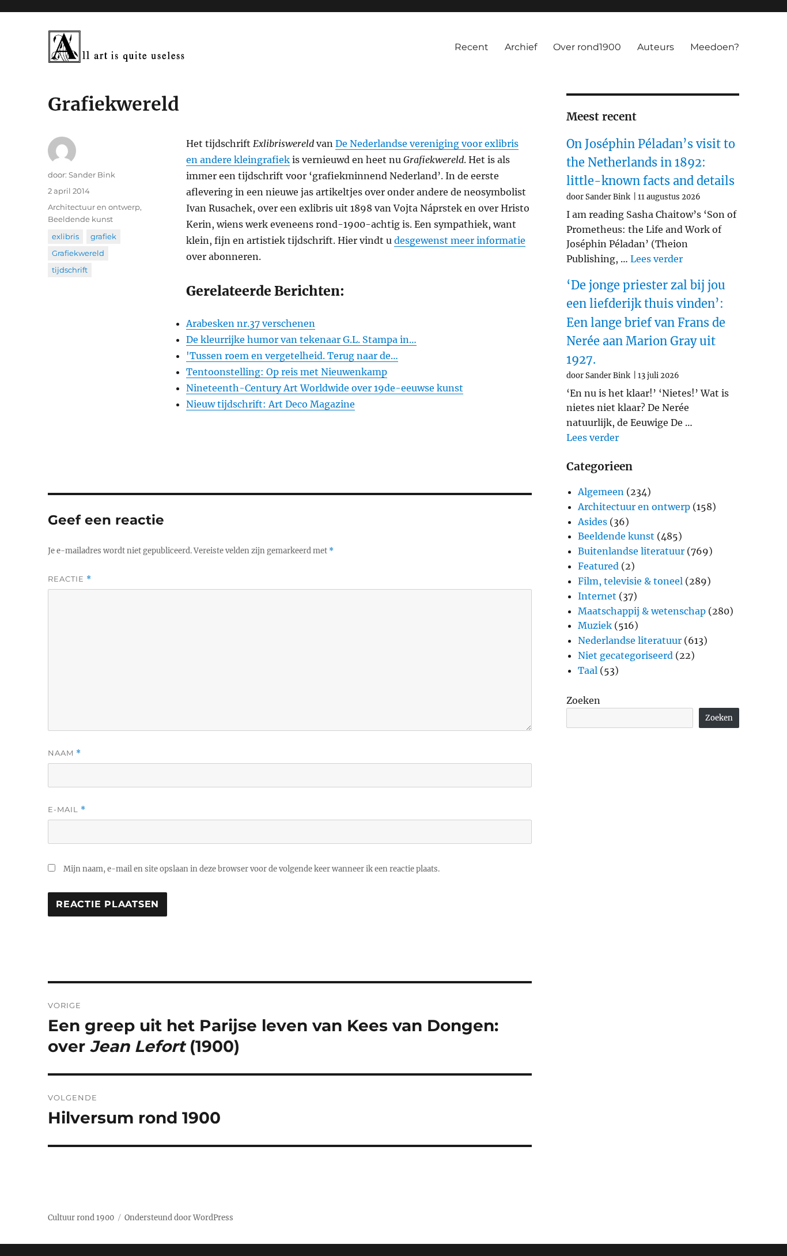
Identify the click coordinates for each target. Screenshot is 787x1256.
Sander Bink (92, 174)
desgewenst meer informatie (459, 240)
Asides (592, 521)
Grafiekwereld (78, 253)
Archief (521, 47)
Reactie (70, 579)
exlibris (65, 236)
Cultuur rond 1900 (81, 1218)
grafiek (103, 236)
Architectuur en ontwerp (94, 207)
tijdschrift (70, 269)
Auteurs (655, 47)
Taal (587, 670)
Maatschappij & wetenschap (642, 611)
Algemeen (601, 491)
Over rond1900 (587, 47)
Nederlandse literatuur (630, 640)
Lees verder (656, 259)
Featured (598, 566)
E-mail (67, 809)
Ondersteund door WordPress (178, 1218)
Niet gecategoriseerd (625, 655)
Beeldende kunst (80, 219)
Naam (64, 753)
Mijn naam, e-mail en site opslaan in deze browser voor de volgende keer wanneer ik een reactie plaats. (251, 869)
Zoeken (583, 700)
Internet (597, 596)
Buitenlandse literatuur (631, 551)
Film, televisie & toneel (630, 581)
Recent (472, 47)
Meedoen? (714, 47)
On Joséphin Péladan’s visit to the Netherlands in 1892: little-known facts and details (650, 162)
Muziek (595, 625)
